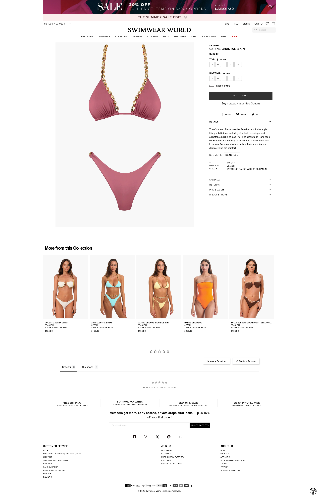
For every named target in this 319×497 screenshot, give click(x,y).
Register (258, 24)
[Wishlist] (267, 24)
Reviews (47, 476)
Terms (223, 463)
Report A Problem (230, 470)
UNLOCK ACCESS (200, 425)
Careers (224, 453)
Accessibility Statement (233, 460)
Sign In (247, 24)
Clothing (152, 36)
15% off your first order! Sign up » (188, 404)
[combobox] (265, 30)
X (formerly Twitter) (172, 457)
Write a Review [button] (247, 361)
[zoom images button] (124, 134)
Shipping (47, 457)
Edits (166, 36)
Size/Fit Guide (223, 86)
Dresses (137, 36)
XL (230, 64)
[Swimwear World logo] (160, 30)
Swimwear (104, 36)
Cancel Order (50, 467)
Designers (180, 36)
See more (223, 154)
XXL (238, 64)
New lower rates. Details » (246, 404)
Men (223, 36)
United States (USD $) (55, 24)
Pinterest (169, 437)
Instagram (146, 437)
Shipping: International (55, 460)
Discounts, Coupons (54, 470)
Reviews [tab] (66, 367)
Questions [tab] (88, 367)
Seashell (215, 45)
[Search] (255, 30)
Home (226, 24)
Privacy (224, 467)
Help (236, 24)
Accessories (209, 36)
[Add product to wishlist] (132, 326)
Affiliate (225, 457)
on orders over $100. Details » (72, 404)
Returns (47, 463)
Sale (234, 36)
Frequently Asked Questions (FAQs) (62, 453)
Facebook (135, 437)
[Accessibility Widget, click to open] (313, 491)
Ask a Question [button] (218, 361)
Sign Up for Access (171, 463)
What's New (87, 36)
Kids (193, 36)
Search (47, 473)
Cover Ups (121, 36)
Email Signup (181, 437)
